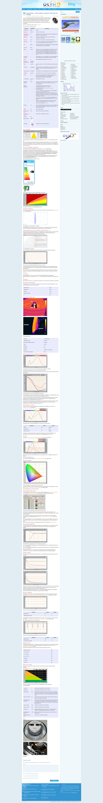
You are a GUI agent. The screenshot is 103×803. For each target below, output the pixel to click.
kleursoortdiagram (53, 522)
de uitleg (47, 139)
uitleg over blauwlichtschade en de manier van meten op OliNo (38, 668)
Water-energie (64, 77)
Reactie (24, 764)
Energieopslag (64, 67)
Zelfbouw (63, 78)
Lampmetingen (41, 16)
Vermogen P (25, 39)
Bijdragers (44, 9)
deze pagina (43, 148)
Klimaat (73, 68)
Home (24, 9)
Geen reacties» (56, 16)
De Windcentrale (63, 114)
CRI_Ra (24, 59)
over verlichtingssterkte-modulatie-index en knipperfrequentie (37, 618)
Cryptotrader (72, 113)
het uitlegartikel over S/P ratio (40, 458)
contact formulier (74, 792)
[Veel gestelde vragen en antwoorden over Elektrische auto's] (73, 40)
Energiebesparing (74, 66)
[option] (71, 24)
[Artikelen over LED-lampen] (78, 40)
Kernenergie (64, 68)
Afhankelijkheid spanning (39, 97)
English (76, 9)
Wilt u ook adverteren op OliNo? (70, 60)
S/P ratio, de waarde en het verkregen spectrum (34, 437)
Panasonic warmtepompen (74, 116)
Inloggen (62, 126)
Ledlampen (63, 70)
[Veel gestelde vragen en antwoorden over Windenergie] (63, 40)
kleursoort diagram (26, 62)
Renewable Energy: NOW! (74, 117)
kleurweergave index (49, 59)
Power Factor (25, 41)
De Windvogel (72, 114)
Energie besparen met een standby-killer (49, 792)
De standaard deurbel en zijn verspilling (49, 794)
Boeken (63, 65)
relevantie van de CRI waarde (33, 493)
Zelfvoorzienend (74, 78)
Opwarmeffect (38, 90)
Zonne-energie (64, 79)
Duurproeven (74, 65)
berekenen (37, 276)
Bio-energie (64, 64)
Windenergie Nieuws (64, 118)
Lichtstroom (25, 47)
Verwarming (73, 76)
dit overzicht (39, 24)
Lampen (63, 69)
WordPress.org (63, 129)
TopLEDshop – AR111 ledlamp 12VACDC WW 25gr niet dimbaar (41, 13)
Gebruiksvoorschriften (53, 801)
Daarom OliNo (29, 9)
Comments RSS (74, 801)
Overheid (73, 71)
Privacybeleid (58, 801)
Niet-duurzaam (74, 70)
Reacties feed (63, 128)
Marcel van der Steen (35, 16)
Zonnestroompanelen (73, 118)
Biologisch (73, 64)
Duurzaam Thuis (63, 115)
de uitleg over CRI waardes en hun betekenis (45, 516)
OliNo (63, 71)
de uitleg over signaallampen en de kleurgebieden (32, 487)
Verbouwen (63, 76)
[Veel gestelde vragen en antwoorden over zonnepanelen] (68, 40)
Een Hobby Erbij (45, 797)
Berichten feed (63, 127)
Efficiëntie (24, 49)
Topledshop (25, 17)
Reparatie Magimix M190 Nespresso (49, 789)
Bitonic (62, 113)
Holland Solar (72, 115)
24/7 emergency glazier (65, 103)
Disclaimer (54, 9)
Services (35, 9)
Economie (63, 66)
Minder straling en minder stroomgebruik (30, 798)
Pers (39, 9)
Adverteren (63, 801)
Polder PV (62, 117)
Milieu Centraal (63, 116)
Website (24, 778)
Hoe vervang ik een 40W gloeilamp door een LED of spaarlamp (51, 786)
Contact (49, 9)
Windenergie (74, 77)
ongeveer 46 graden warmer (47, 88)
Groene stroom (74, 67)
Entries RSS (68, 801)
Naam (24, 773)
